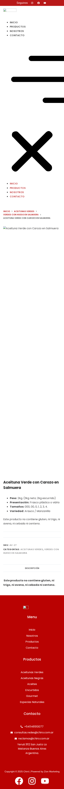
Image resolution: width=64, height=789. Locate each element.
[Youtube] (45, 781)
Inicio (14, 183)
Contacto (17, 35)
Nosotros (17, 192)
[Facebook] (19, 781)
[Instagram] (32, 781)
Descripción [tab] (32, 568)
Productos (18, 188)
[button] (32, 109)
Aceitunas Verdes (32, 549)
